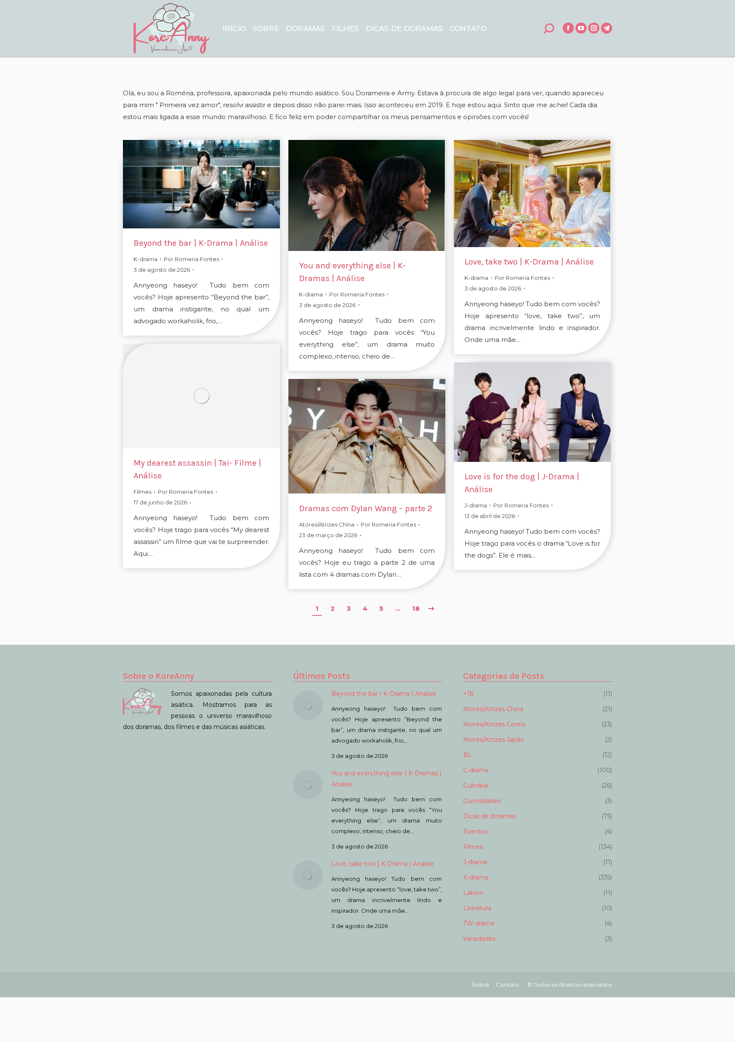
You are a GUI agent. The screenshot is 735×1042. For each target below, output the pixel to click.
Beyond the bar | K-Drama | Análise (201, 243)
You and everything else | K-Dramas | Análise (352, 272)
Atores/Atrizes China (326, 524)
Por (191, 259)
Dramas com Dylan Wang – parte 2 (365, 508)
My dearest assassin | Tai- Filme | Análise (197, 469)
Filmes (142, 491)
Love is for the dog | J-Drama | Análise (521, 483)
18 (416, 608)
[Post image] (308, 705)
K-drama (145, 259)
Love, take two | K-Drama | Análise (529, 262)
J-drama (475, 505)
